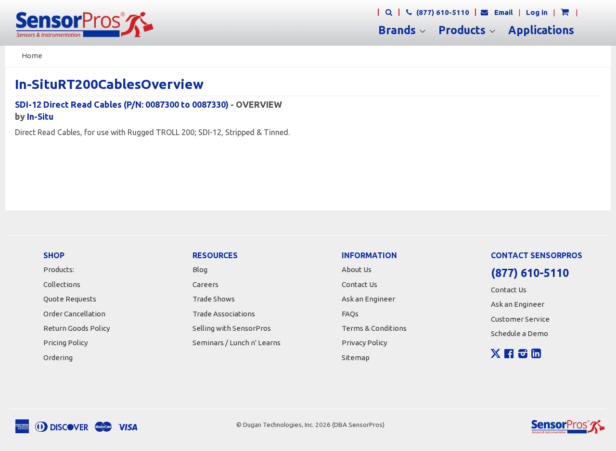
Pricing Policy (65, 342)
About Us (357, 269)
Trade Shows (213, 299)
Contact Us (359, 284)
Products (463, 30)
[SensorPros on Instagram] (523, 355)
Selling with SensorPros (231, 328)
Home (32, 55)
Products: (58, 269)
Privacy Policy (364, 342)
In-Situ (40, 116)
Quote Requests (69, 299)
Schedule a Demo (519, 333)
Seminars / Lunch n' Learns (236, 342)
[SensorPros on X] (495, 356)
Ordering (58, 357)
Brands (398, 30)
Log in (537, 12)
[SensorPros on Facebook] (509, 355)
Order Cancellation (74, 314)
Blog (199, 269)
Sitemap (356, 357)
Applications (541, 30)
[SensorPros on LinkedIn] (536, 355)
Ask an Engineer (368, 299)
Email (503, 12)
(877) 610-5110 (441, 12)
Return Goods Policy (76, 328)
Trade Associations (223, 314)
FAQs (350, 314)
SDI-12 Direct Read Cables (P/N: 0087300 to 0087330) (122, 104)
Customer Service (520, 319)
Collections (61, 284)
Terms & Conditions (374, 328)
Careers (205, 284)
